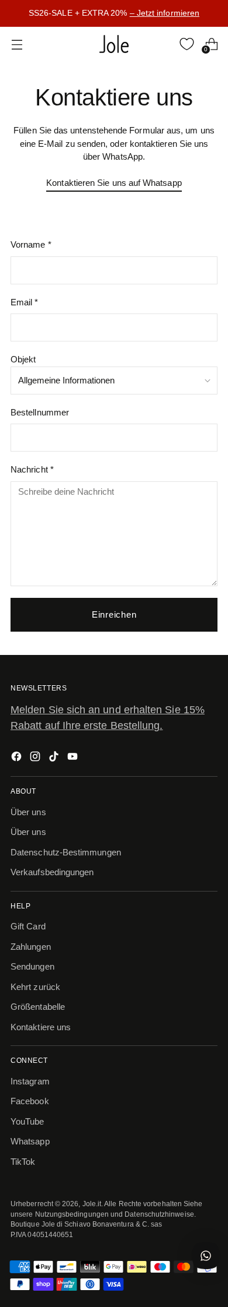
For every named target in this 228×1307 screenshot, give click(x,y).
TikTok (23, 1162)
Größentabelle (38, 1007)
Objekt (23, 359)
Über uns (28, 812)
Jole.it (92, 1203)
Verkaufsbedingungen (52, 872)
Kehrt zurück (35, 987)
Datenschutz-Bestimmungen (66, 852)
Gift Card (28, 926)
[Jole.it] (114, 44)
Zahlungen (31, 947)
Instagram (30, 1081)
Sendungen (32, 966)
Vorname (31, 244)
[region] (114, 13)
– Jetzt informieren (164, 12)
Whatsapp (30, 1141)
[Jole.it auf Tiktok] (55, 758)
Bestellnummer (40, 412)
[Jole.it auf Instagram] (36, 758)
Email (25, 302)
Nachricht (32, 469)
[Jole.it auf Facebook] (18, 758)
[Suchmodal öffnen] (162, 44)
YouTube (27, 1121)
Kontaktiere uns (41, 1027)
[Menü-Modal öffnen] (17, 44)
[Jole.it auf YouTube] (74, 758)
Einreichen (114, 614)
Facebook (30, 1101)
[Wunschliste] (187, 44)
